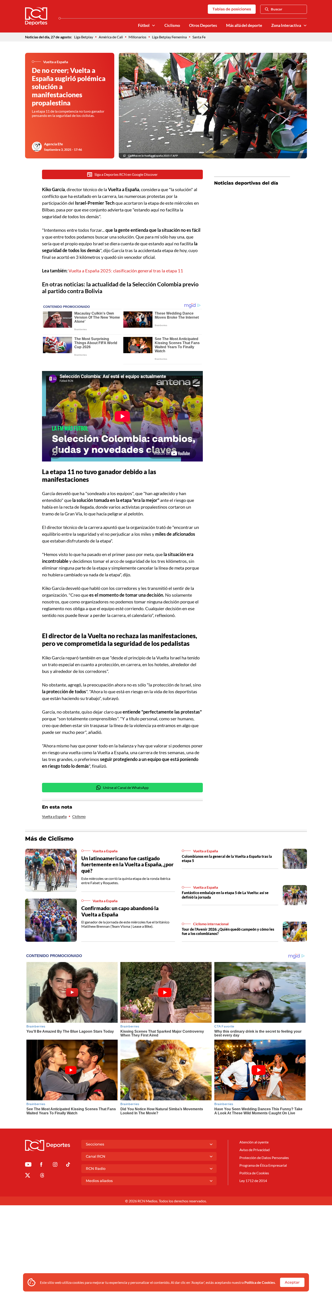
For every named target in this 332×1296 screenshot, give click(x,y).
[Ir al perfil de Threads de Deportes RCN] (42, 1176)
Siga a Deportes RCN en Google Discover (126, 174)
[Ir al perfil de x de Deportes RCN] (27, 1176)
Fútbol (144, 25)
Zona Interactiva (286, 25)
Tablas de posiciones (232, 9)
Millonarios (137, 37)
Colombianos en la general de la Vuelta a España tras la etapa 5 (227, 858)
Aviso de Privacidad (254, 1150)
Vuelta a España (54, 816)
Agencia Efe (53, 144)
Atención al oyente (254, 1142)
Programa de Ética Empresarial (263, 1165)
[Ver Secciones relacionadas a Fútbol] (153, 25)
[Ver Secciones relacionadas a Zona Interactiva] (305, 25)
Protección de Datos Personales (264, 1157)
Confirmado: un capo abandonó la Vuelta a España (120, 911)
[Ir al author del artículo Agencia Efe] (37, 147)
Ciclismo (172, 25)
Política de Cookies (259, 1282)
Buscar (276, 9)
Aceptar (292, 1282)
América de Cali (111, 37)
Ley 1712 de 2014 (253, 1180)
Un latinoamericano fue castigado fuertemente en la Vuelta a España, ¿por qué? (127, 864)
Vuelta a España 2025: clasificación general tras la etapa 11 (125, 270)
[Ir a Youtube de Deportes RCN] (28, 1165)
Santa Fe (199, 37)
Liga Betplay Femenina (169, 37)
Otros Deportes (203, 25)
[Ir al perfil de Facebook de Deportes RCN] (41, 1165)
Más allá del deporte (244, 25)
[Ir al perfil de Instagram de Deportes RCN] (55, 1165)
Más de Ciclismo (49, 838)
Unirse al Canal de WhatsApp (126, 787)
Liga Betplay (83, 37)
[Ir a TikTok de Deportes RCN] (68, 1165)
